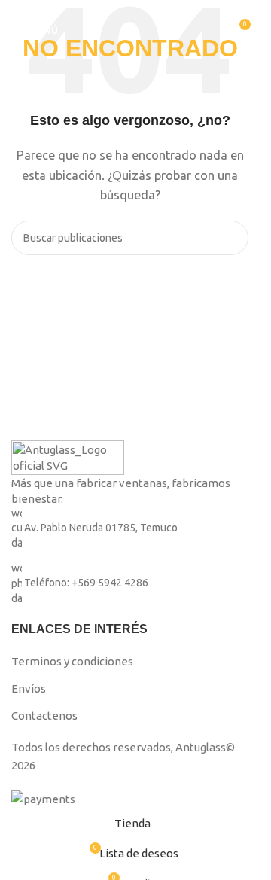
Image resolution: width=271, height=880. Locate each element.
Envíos (28, 688)
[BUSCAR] (231, 238)
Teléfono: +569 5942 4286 (86, 583)
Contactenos (44, 715)
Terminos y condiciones (72, 661)
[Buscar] (210, 30)
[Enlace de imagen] (67, 456)
